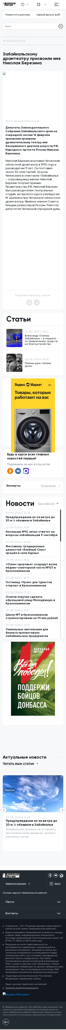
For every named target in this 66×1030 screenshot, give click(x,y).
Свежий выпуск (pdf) (48, 14)
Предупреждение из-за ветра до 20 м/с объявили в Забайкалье (31, 822)
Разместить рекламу (18, 14)
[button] (56, 242)
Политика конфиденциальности (21, 988)
